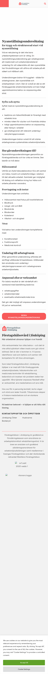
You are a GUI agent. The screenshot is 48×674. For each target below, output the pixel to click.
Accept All (24, 662)
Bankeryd (6, 421)
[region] (24, 654)
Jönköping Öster (9, 417)
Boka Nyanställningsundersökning (24, 316)
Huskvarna (27, 417)
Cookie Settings (24, 669)
